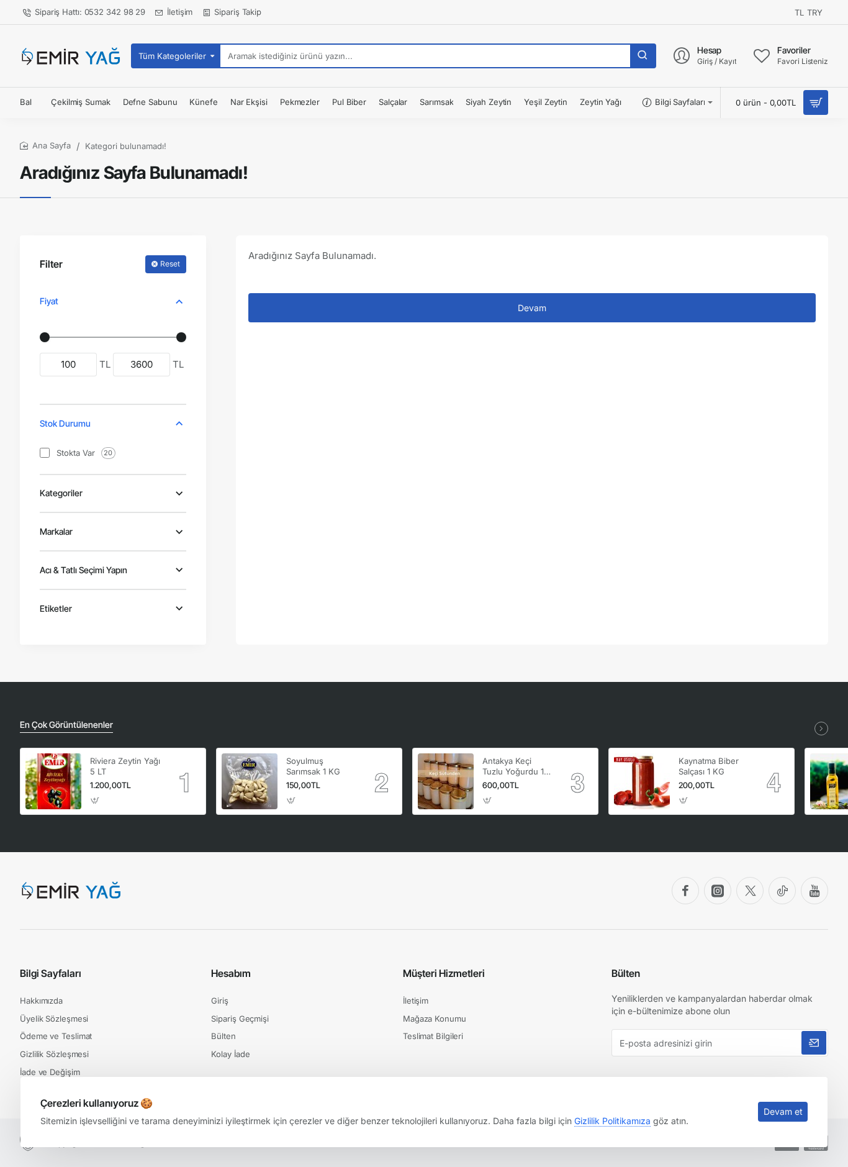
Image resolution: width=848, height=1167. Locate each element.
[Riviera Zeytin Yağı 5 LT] (53, 781)
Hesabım (231, 973)
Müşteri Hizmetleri (444, 973)
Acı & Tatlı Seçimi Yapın (83, 570)
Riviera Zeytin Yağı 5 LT (125, 766)
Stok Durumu (65, 423)
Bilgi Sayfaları (50, 973)
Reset (170, 263)
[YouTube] (814, 890)
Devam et (783, 1111)
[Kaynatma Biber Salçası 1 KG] (642, 781)
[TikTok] (782, 890)
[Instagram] (717, 890)
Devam (532, 307)
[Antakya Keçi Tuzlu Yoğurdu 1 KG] (446, 781)
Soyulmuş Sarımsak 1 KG (313, 766)
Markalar (56, 531)
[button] (95, 800)
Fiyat (49, 301)
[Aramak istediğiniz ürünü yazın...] (642, 56)
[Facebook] (685, 890)
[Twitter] (750, 890)
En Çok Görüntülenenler (66, 724)
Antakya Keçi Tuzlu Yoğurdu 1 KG (513, 767)
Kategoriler (61, 493)
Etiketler (56, 608)
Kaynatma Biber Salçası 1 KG (709, 766)
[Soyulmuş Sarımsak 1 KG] (249, 781)
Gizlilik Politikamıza (612, 1120)
